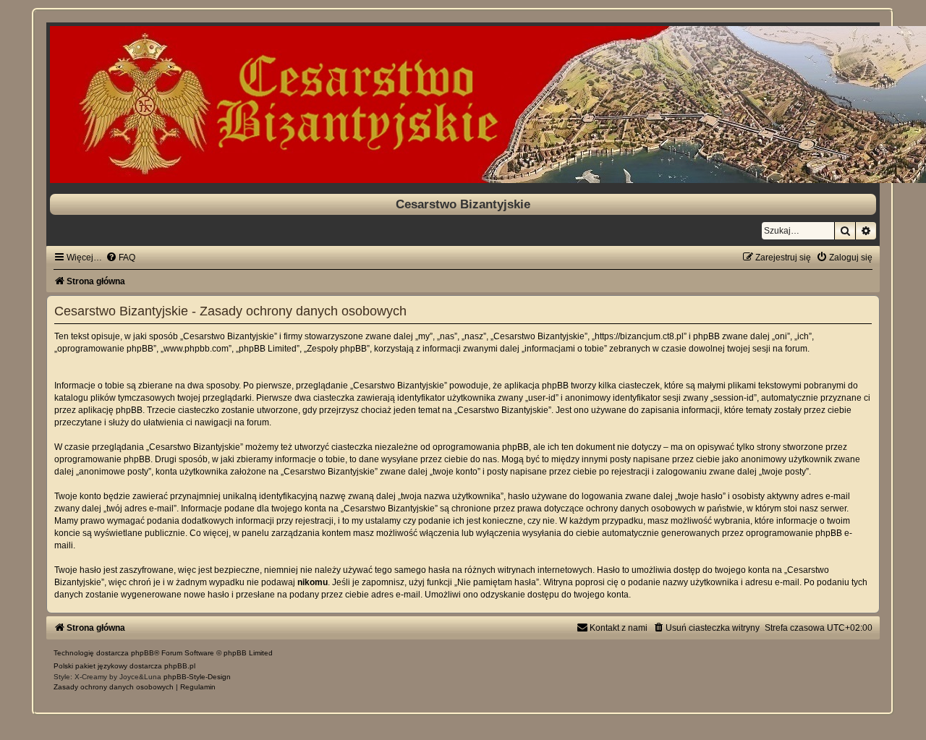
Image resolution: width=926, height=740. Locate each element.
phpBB (142, 653)
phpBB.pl (179, 666)
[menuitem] (120, 257)
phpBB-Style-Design (197, 677)
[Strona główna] (463, 104)
